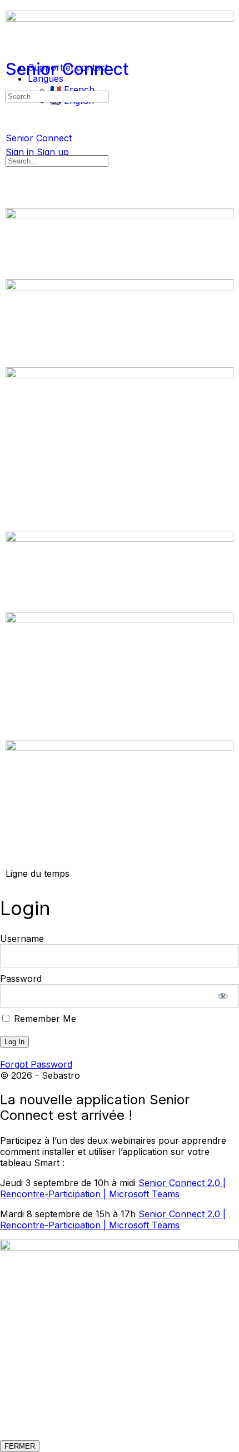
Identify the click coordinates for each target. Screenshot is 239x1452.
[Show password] (223, 995)
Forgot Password (36, 1064)
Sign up (53, 151)
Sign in (20, 151)
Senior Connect (67, 69)
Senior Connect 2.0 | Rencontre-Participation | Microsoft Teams (113, 1188)
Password (21, 978)
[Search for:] (57, 95)
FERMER (19, 1446)
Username (22, 938)
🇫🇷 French (72, 89)
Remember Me (43, 1018)
